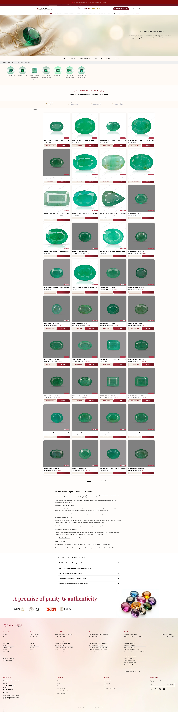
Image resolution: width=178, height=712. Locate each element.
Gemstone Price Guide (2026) (130, 656)
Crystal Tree (32, 638)
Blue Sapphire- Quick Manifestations (62, 638)
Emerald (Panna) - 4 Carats (79, 468)
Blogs (4, 636)
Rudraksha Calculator (167, 634)
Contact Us (5, 641)
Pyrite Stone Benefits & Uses (130, 666)
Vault (132, 13)
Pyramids (32, 647)
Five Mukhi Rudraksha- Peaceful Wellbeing (98, 643)
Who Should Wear (84, 58)
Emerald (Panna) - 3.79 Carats (107, 287)
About (62, 58)
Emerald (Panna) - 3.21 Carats (51, 177)
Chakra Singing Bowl (34, 634)
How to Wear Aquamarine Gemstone (132, 654)
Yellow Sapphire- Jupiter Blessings (62, 641)
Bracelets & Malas (69, 13)
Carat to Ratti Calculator (167, 641)
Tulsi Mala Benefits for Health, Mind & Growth (133, 636)
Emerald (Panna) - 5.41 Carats (136, 395)
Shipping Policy (6, 651)
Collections (101, 13)
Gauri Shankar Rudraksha (129, 660)
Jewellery (125, 13)
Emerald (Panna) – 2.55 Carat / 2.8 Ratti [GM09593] (84, 140)
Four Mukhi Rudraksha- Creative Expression (98, 641)
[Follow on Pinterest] (160, 689)
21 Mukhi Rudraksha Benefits (130, 662)
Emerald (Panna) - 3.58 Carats (136, 359)
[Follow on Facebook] (155, 689)
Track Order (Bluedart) (62, 691)
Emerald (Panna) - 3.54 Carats (51, 359)
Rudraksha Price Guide (129, 658)
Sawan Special (46, 13)
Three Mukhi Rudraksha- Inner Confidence (98, 638)
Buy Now (63, 145)
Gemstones (80, 13)
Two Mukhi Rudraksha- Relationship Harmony (98, 636)
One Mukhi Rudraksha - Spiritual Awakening (98, 634)
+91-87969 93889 (10, 685)
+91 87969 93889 (137, 4)
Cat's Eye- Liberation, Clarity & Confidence (64, 647)
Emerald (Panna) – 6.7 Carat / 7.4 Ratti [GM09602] (140, 177)
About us (5, 634)
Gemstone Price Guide (65, 526)
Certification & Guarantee (8, 658)
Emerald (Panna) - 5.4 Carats (107, 395)
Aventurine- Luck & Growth (60, 651)
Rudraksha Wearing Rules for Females (132, 638)
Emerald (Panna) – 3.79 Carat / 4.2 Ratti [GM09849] (56, 432)
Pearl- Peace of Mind (59, 645)
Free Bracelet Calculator (167, 638)
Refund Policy (6, 643)
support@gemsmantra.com (12, 680)
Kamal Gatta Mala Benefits (129, 643)
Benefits (71, 58)
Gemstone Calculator (64, 537)
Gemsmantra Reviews (8, 638)
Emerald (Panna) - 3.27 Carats (51, 468)
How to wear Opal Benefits (130, 641)
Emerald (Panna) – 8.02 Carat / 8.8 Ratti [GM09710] (84, 287)
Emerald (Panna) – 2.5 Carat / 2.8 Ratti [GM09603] (56, 140)
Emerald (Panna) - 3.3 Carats (79, 323)
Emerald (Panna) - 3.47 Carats (107, 323)
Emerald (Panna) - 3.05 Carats (136, 287)
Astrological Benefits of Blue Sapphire (132, 649)
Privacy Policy (6, 645)
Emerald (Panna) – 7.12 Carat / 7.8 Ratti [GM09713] (56, 251)
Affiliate (58, 683)
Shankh (31, 651)
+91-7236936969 (10, 689)
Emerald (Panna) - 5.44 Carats (107, 432)
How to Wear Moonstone (129, 647)
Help (131, 4)
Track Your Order (61, 688)
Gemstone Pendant (34, 641)
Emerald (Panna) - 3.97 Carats (136, 251)
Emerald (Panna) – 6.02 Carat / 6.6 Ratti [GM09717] (84, 213)
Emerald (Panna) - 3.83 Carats (136, 432)
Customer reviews (61, 693)
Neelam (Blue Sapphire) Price (130, 669)
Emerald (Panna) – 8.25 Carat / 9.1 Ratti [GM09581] (141, 140)
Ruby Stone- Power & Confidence (62, 636)
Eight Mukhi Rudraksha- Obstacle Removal (98, 649)
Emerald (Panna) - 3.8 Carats (79, 251)
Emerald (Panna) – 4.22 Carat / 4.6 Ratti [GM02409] (56, 213)
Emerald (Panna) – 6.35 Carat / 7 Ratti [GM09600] (112, 177)
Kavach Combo (33, 645)
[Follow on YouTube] (164, 689)
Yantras (31, 649)
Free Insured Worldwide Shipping (78, 4)
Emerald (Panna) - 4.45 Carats (51, 323)
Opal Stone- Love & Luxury (60, 649)
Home (5, 62)
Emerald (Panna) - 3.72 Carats (51, 395)
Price (107, 58)
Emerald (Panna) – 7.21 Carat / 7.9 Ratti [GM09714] (112, 251)
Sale (137, 13)
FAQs (116, 58)
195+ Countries (92, 4)
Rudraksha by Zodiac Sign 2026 (130, 634)
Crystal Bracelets (33, 636)
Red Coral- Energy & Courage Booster (63, 643)
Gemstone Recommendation (168, 636)
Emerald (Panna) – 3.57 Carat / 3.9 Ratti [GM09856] (113, 359)
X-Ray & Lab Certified (64, 4)
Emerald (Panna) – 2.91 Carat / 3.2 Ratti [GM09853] (56, 287)
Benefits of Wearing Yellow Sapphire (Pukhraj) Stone (135, 651)
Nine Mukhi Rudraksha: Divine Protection (97, 651)
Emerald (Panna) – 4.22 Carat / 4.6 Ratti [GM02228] (113, 213)
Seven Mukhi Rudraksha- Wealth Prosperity (98, 647)
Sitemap (5, 649)
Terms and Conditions (109, 688)
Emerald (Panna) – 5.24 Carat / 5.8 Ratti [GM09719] (84, 177)
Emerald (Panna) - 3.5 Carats (135, 323)
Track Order (125, 4)
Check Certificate (7, 654)
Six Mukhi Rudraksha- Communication (97, 645)
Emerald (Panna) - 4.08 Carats (136, 468)
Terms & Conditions (7, 647)
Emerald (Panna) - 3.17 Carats (136, 213)
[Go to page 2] (109, 480)
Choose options (50, 145)
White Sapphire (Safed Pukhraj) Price (132, 671)
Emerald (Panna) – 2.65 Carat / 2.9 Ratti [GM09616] (113, 140)
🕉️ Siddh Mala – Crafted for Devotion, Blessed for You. (89, 2)
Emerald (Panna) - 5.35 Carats (79, 395)
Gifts (108, 13)
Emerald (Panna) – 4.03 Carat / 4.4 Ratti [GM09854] (113, 468)
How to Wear (97, 58)
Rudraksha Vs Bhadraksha (129, 645)
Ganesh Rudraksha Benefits (130, 664)
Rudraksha (58, 13)
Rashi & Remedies (90, 13)
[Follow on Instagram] (151, 689)
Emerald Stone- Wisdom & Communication (64, 634)
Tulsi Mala (32, 643)
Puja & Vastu (116, 13)
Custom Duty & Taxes (7, 660)
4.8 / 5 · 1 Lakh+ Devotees (103, 4)
